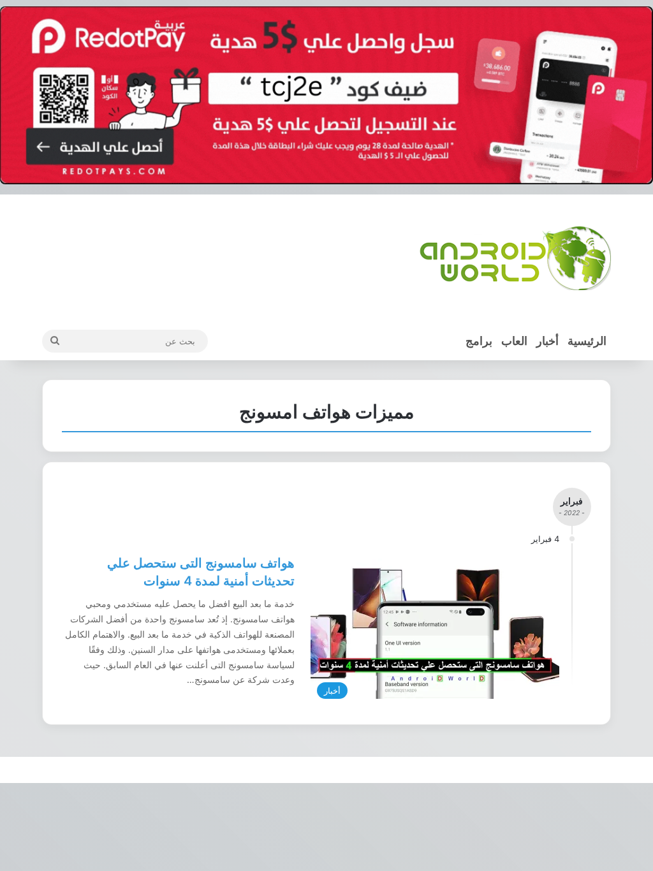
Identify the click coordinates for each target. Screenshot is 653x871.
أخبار (547, 341)
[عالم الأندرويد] (515, 258)
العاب (514, 341)
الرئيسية (587, 341)
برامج (479, 341)
